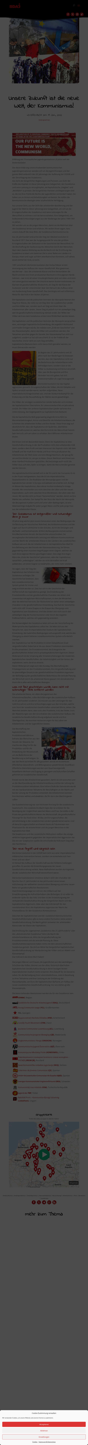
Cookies (34, 1442)
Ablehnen (44, 1431)
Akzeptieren (44, 1424)
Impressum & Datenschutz (47, 1442)
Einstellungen (44, 1437)
